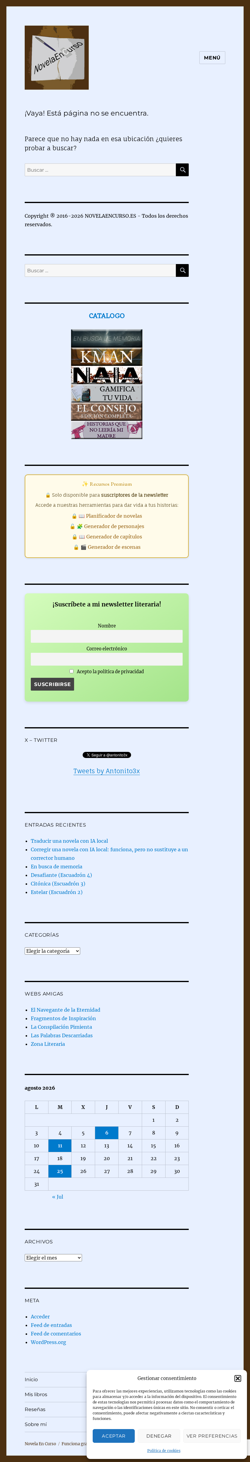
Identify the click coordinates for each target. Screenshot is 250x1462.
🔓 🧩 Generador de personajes (107, 526)
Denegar (159, 1436)
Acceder (40, 1317)
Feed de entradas (51, 1325)
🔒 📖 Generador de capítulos (107, 537)
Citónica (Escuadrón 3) (58, 884)
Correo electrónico (107, 649)
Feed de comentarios (56, 1334)
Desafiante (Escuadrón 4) (61, 875)
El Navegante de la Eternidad (65, 1010)
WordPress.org (48, 1342)
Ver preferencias (212, 1436)
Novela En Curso (40, 1443)
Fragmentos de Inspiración (63, 1018)
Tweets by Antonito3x (106, 771)
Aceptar (114, 1436)
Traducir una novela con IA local (69, 841)
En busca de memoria (56, 866)
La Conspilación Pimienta (61, 1027)
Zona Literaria (48, 1044)
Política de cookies (163, 1450)
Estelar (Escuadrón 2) (57, 892)
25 (60, 1171)
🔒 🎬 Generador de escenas (107, 547)
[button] (238, 1378)
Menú (212, 58)
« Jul (57, 1197)
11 (60, 1145)
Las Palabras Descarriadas (62, 1035)
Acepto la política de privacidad (110, 671)
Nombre (107, 626)
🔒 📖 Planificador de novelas (106, 516)
